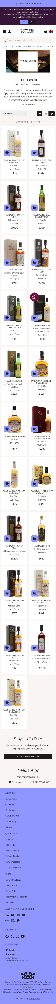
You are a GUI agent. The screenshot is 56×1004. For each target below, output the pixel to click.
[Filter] (52, 113)
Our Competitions (12, 862)
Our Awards (10, 810)
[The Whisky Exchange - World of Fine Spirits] (27, 31)
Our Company (11, 799)
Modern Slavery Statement (16, 897)
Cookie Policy (10, 891)
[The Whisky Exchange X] (12, 936)
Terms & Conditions (13, 880)
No (32, 22)
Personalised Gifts (12, 850)
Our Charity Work (12, 816)
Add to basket (7, 153)
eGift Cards (9, 845)
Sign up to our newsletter (28, 756)
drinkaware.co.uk (34, 999)
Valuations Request (13, 867)
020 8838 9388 (42, 782)
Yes (24, 22)
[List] (46, 113)
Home (5, 46)
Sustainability (10, 821)
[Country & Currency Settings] (51, 31)
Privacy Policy (11, 885)
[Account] (9, 31)
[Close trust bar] (53, 3)
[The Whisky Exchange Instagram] (17, 936)
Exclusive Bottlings (12, 856)
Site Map (9, 839)
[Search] (4, 40)
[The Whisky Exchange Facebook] (7, 936)
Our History (10, 804)
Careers (8, 827)
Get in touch (17, 782)
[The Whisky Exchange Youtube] (23, 936)
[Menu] (4, 31)
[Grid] (39, 113)
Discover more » (28, 104)
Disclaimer (9, 902)
